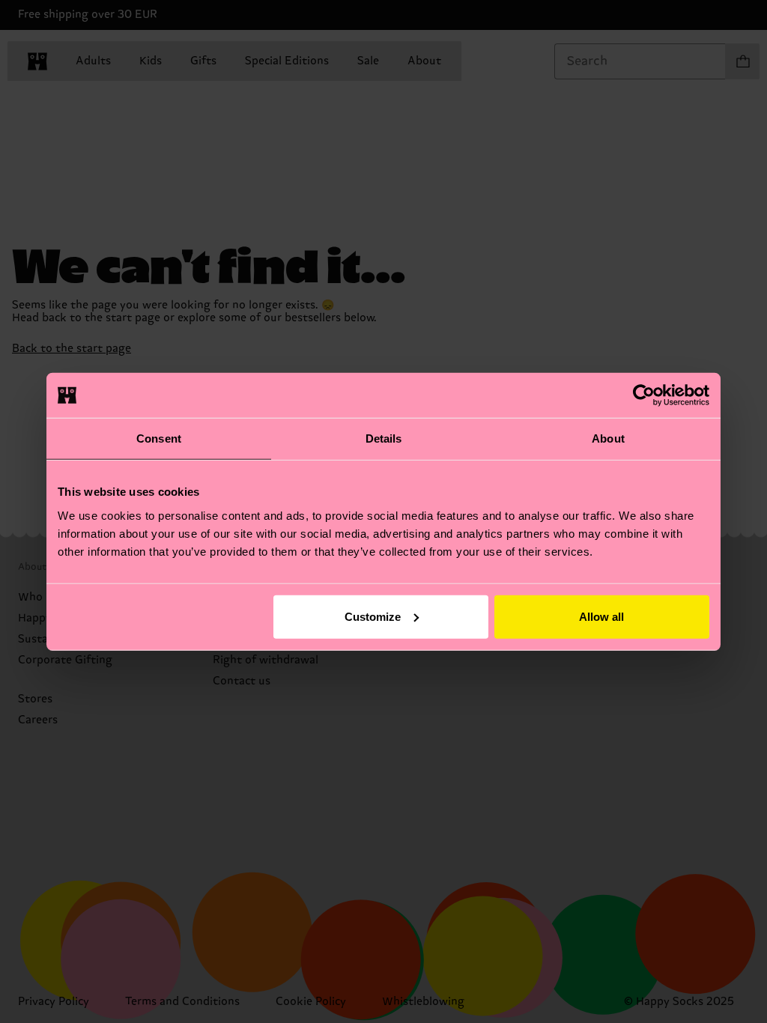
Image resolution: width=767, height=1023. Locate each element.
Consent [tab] (158, 438)
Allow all (601, 616)
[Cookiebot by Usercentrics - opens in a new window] (643, 395)
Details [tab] (384, 438)
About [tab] (608, 438)
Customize (373, 616)
